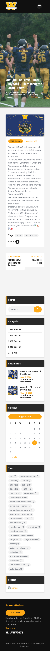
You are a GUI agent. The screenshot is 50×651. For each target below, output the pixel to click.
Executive (16, 518)
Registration (32, 539)
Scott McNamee (19, 556)
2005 (14, 480)
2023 (14, 485)
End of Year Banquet (21, 514)
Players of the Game (21, 535)
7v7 (13, 476)
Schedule (16, 552)
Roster (14, 543)
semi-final (16, 560)
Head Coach (17, 527)
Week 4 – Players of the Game (30, 373)
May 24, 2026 (26, 393)
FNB (29, 518)
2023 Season (14, 329)
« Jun (13, 457)
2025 (19, 235)
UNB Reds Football (19, 564)
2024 (26, 485)
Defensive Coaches (20, 506)
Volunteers (16, 569)
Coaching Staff (18, 497)
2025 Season (28, 92)
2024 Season (14, 335)
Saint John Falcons (19, 548)
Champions (30, 493)
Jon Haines (34, 527)
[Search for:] (25, 309)
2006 (26, 480)
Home (8, 92)
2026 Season (14, 347)
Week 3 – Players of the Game (30, 388)
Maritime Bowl (18, 531)
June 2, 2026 (25, 377)
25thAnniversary (29, 476)
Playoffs (15, 539)
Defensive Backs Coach (22, 501)
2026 (27, 489)
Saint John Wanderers (26, 380)
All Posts (16, 92)
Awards (15, 493)
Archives (12, 353)
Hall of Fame (31, 235)
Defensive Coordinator (21, 510)
